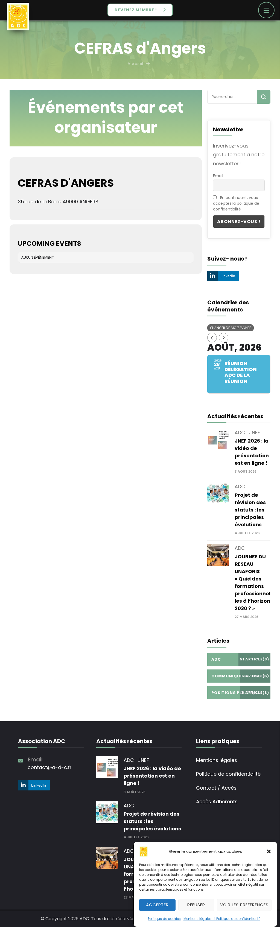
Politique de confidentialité (228, 773)
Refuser (196, 905)
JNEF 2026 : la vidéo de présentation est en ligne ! (152, 776)
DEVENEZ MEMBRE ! (136, 10)
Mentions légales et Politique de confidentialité (221, 918)
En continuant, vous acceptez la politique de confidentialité (236, 203)
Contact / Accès (216, 787)
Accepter (157, 905)
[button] (269, 851)
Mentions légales (216, 760)
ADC (240, 432)
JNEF (254, 432)
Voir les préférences (244, 905)
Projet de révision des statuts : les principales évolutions (250, 510)
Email (218, 175)
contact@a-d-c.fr (50, 767)
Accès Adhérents (217, 801)
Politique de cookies (164, 918)
